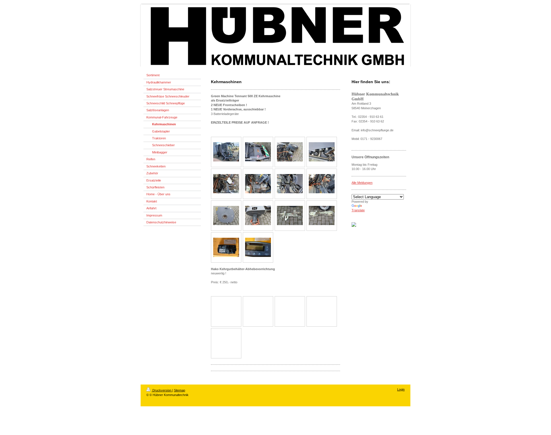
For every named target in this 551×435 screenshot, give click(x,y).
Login (401, 389)
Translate (358, 210)
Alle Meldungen (362, 182)
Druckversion (162, 390)
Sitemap (179, 390)
